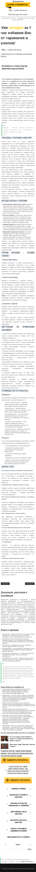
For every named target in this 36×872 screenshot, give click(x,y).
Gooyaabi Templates (29, 868)
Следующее (5, 583)
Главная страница (18, 789)
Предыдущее (29, 583)
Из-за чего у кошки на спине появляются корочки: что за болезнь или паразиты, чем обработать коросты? (21, 738)
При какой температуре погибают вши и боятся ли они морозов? (18, 733)
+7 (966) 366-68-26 (20, 10)
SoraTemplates (11, 868)
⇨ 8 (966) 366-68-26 (13, 50)
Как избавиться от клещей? (19, 837)
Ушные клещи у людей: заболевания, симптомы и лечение (22, 745)
